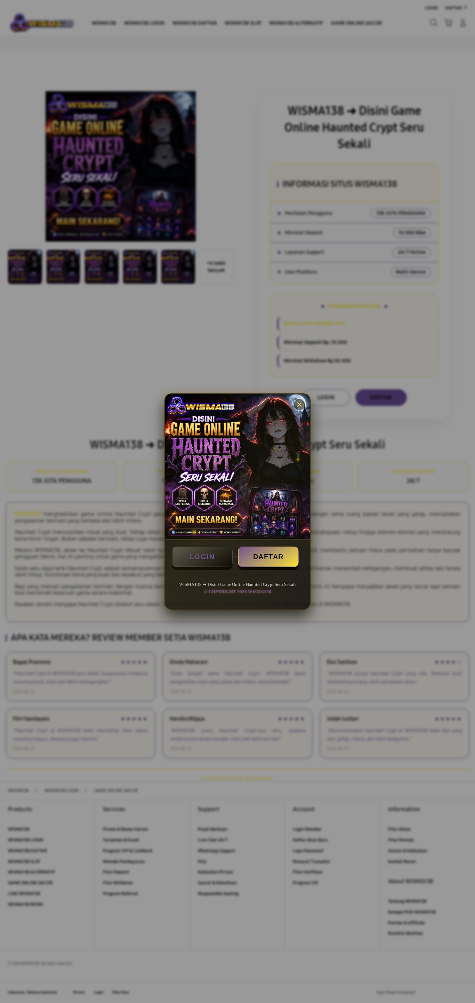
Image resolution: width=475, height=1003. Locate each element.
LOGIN (202, 557)
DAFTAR (268, 557)
